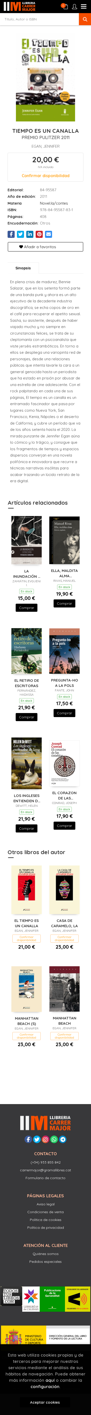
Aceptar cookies (45, 1402)
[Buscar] (85, 19)
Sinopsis (23, 268)
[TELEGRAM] (62, 1139)
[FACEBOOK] (28, 1139)
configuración (45, 1386)
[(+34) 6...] (54, 1139)
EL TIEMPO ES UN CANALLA (26, 923)
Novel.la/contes (54, 203)
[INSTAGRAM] (45, 1139)
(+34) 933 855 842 (46, 1162)
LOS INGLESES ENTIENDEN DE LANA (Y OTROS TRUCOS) (26, 798)
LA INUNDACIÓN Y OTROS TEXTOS (26, 573)
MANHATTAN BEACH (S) (26, 1021)
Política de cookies (45, 1219)
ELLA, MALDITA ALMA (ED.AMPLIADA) (64, 573)
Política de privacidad (45, 1227)
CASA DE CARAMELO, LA (64, 923)
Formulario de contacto (45, 1178)
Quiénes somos (46, 1253)
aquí (50, 1380)
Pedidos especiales (45, 1261)
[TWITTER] (37, 1139)
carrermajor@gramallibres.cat (45, 1170)
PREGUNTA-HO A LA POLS (64, 683)
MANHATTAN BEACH (64, 1020)
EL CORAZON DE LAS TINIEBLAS (64, 795)
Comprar (26, 607)
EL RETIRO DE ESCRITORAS (26, 683)
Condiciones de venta (45, 1212)
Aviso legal (46, 1204)
